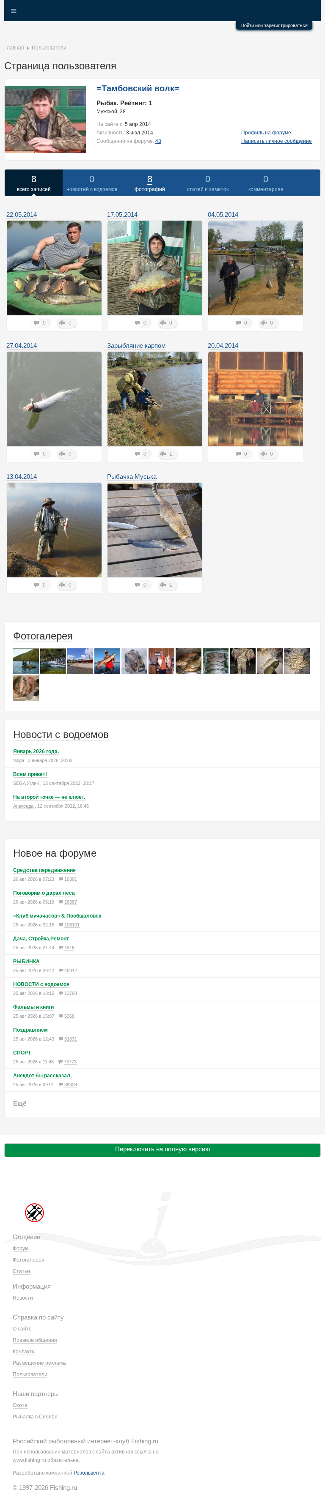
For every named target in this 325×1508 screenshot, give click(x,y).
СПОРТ (22, 1053)
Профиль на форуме (266, 133)
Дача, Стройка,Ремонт (41, 939)
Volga (18, 760)
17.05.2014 (122, 214)
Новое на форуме (54, 853)
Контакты (24, 1352)
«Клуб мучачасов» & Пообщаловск (57, 916)
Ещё (19, 1103)
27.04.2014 (21, 345)
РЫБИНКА (26, 961)
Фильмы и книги (33, 1007)
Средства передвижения (44, 870)
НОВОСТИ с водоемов (41, 984)
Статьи (21, 1271)
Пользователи (49, 48)
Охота (20, 1405)
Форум (20, 1248)
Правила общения (35, 1340)
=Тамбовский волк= (137, 88)
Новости (23, 1298)
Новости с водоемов (61, 734)
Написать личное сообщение (276, 141)
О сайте (22, 1329)
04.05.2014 (223, 214)
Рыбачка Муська (132, 476)
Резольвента (89, 1473)
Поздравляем (30, 1030)
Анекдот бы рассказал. (42, 1076)
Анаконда (23, 806)
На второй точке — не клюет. (49, 797)
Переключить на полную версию (162, 1149)
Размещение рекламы (39, 1363)
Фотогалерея (43, 636)
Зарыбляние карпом (136, 345)
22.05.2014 (21, 214)
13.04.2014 (21, 476)
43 (158, 141)
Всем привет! (30, 774)
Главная (14, 48)
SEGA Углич (26, 783)
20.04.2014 (223, 345)
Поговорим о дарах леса (44, 893)
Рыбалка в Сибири (35, 1417)
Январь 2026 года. (36, 751)
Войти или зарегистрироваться (274, 25)
